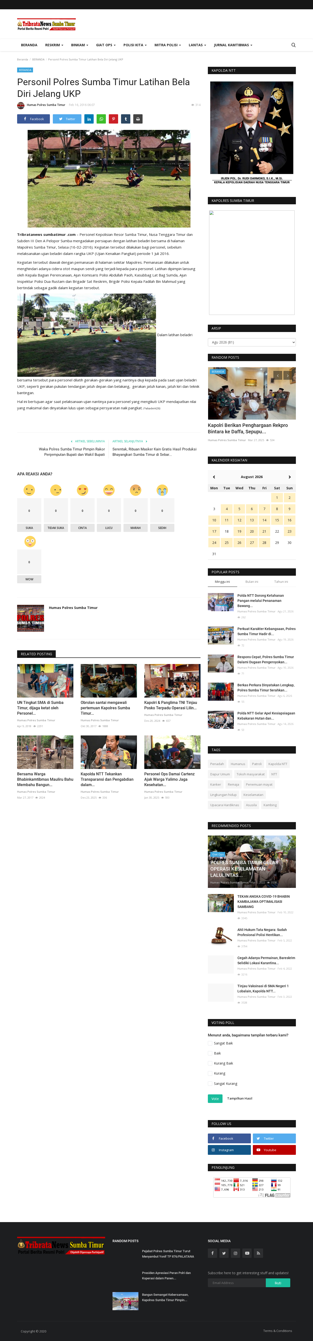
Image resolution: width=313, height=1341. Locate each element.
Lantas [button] (196, 45)
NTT (274, 774)
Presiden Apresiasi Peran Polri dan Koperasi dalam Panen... (166, 1275)
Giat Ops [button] (104, 45)
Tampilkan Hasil (239, 1098)
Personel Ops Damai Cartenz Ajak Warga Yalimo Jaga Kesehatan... (169, 779)
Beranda (29, 45)
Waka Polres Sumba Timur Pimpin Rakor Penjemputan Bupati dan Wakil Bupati (72, 452)
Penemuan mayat (259, 784)
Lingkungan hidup (223, 794)
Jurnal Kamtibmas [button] (232, 45)
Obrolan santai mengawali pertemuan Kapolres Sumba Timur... (105, 708)
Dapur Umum (220, 774)
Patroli (257, 764)
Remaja (233, 784)
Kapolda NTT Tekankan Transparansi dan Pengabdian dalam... (107, 779)
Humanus (238, 764)
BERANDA (38, 59)
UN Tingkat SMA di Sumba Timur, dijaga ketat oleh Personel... (40, 708)
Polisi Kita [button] (133, 45)
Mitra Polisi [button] (167, 45)
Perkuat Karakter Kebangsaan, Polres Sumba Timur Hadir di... (266, 631)
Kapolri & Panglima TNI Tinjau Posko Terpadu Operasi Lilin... (170, 705)
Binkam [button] (78, 45)
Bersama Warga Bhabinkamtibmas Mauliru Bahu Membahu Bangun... (45, 779)
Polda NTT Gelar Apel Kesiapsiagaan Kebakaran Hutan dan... (266, 715)
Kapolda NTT (277, 764)
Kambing (270, 805)
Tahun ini (281, 581)
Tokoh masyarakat (251, 774)
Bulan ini (252, 581)
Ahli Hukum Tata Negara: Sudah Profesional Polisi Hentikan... (262, 932)
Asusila (251, 805)
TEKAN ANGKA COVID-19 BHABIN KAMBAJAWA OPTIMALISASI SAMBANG (263, 901)
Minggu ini (222, 581)
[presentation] (277, 375)
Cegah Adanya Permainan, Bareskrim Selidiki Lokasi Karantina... (266, 960)
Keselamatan (253, 794)
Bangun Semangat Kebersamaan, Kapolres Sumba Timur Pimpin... (165, 1297)
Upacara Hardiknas (224, 805)
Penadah (217, 764)
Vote (215, 1098)
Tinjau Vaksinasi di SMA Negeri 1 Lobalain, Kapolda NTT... (263, 988)
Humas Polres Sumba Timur (46, 105)
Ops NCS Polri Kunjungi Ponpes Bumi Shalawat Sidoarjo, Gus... (248, 428)
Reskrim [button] (53, 45)
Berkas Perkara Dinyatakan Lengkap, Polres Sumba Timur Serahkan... (265, 687)
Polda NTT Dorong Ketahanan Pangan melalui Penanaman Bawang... (260, 601)
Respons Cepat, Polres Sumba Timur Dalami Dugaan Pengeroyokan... (265, 659)
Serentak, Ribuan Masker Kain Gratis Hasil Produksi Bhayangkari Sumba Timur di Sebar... (154, 452)
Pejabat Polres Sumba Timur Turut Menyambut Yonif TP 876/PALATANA (168, 1253)
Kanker (215, 784)
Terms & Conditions (277, 1331)
